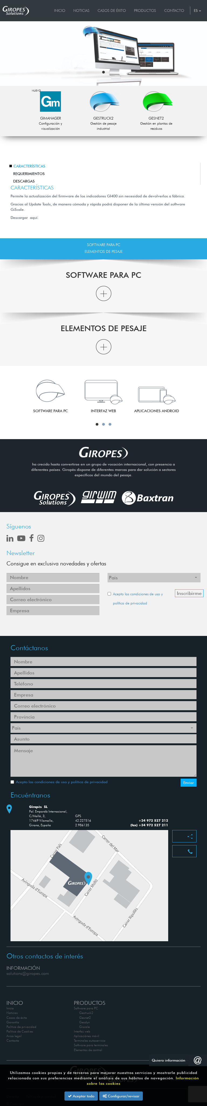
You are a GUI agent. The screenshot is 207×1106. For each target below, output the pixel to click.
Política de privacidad (21, 1027)
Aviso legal (14, 1036)
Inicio (59, 10)
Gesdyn (84, 1022)
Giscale (84, 1027)
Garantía (12, 1022)
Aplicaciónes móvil (86, 1036)
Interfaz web (82, 1031)
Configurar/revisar (123, 1096)
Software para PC (103, 245)
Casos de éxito (112, 10)
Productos (145, 10)
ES (196, 10)
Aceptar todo (83, 1096)
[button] (103, 72)
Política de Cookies (19, 1031)
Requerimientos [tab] (29, 174)
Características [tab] (29, 166)
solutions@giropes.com (27, 973)
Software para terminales (91, 1045)
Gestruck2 (86, 1013)
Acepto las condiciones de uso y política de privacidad (62, 782)
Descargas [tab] (24, 181)
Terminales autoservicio (89, 1040)
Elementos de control (88, 1050)
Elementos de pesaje (104, 251)
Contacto (174, 10)
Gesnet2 (85, 1018)
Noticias (81, 10)
